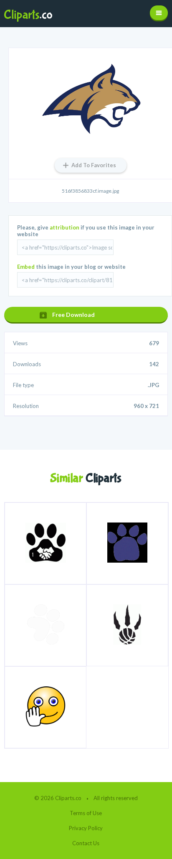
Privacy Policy (86, 828)
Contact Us (85, 843)
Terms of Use (86, 813)
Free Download (73, 314)
